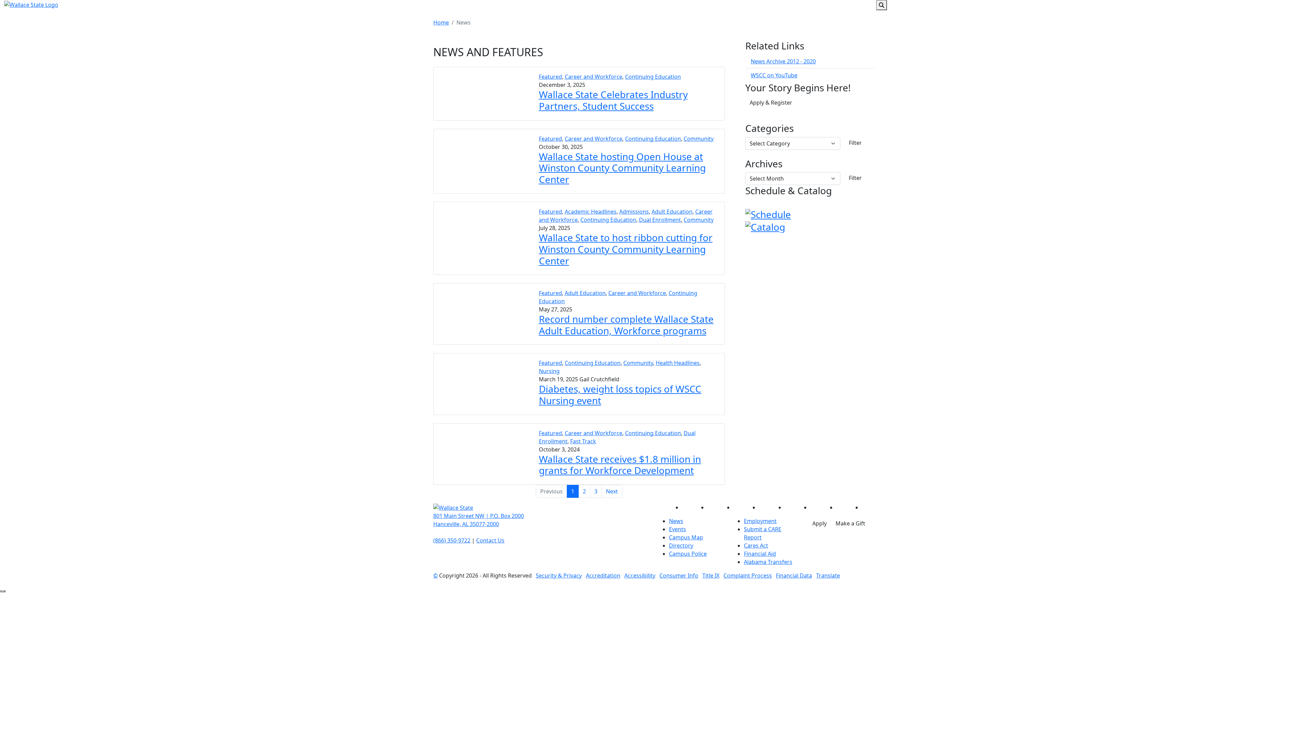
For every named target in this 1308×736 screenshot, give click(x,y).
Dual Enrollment (660, 220)
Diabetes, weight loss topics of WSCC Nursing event (620, 394)
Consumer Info (678, 575)
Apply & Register (771, 102)
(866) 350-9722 (451, 540)
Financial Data (794, 575)
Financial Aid (760, 553)
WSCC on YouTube (774, 75)
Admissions (634, 211)
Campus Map (686, 537)
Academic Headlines (591, 211)
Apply (819, 523)
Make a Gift (850, 523)
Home (441, 22)
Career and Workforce (593, 76)
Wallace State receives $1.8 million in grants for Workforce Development (620, 465)
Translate (828, 575)
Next (612, 491)
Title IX (710, 575)
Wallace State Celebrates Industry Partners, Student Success (613, 100)
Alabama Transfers (768, 562)
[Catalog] (765, 225)
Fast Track (583, 441)
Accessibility (639, 575)
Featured (550, 76)
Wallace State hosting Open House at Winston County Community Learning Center (622, 168)
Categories (769, 128)
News (676, 521)
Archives (763, 164)
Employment (760, 521)
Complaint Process (747, 575)
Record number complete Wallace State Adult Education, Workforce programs (626, 324)
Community (699, 138)
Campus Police (688, 553)
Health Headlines (678, 363)
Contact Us (490, 540)
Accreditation (603, 575)
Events (677, 529)
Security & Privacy (559, 575)
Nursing (549, 371)
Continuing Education (653, 76)
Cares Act (756, 545)
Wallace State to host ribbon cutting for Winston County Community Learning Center (626, 249)
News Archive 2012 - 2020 (783, 61)
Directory (681, 545)
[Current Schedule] (768, 213)
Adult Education (672, 211)
